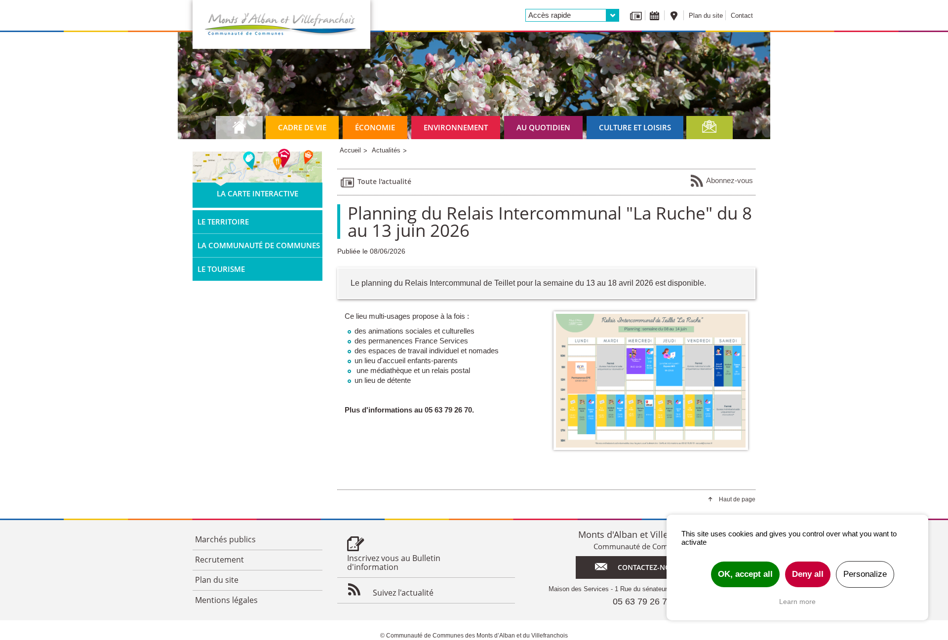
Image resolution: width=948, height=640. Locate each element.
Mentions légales (226, 600)
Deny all (808, 574)
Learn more (797, 601)
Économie (375, 127)
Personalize (865, 574)
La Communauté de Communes (259, 245)
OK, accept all (745, 574)
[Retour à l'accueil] (281, 24)
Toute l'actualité (384, 181)
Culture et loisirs (635, 127)
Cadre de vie (302, 127)
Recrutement (219, 560)
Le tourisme (221, 269)
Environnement (456, 127)
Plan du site (706, 15)
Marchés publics (225, 539)
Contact (742, 15)
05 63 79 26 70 (642, 601)
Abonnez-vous (729, 180)
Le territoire (223, 221)
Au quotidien (543, 127)
